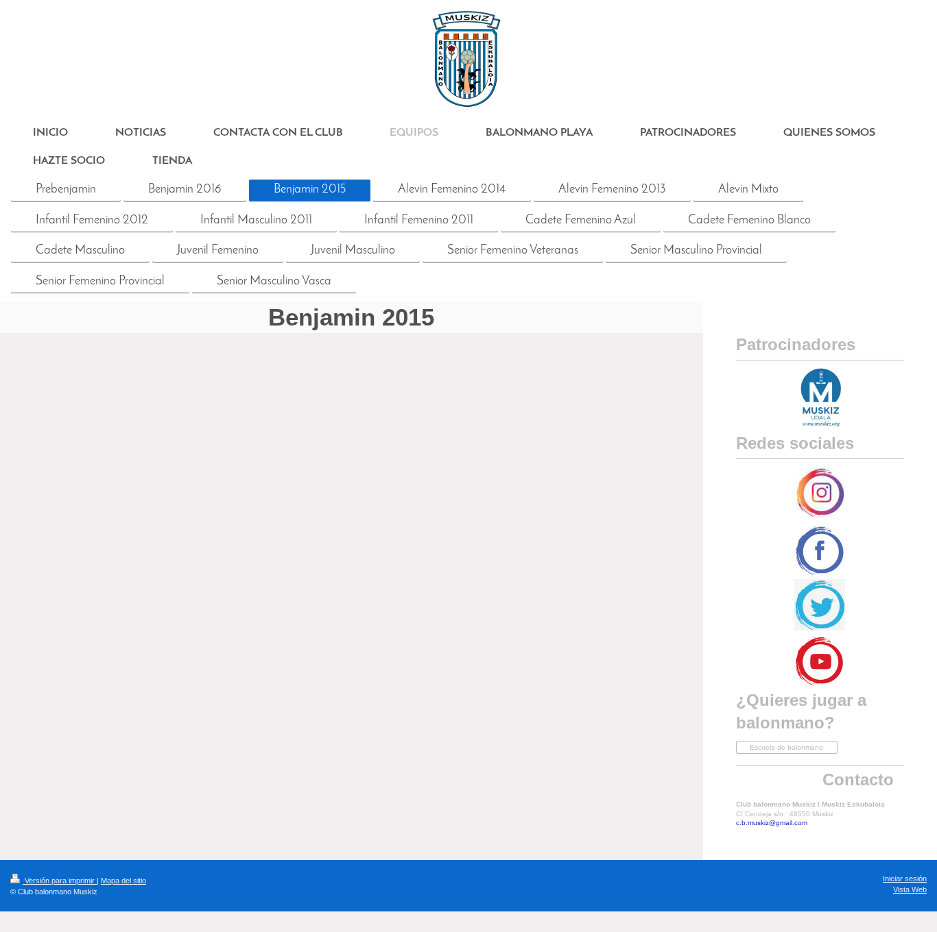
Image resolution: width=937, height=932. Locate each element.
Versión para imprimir (60, 880)
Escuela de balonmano (786, 747)
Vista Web (910, 889)
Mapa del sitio (123, 880)
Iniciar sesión (905, 878)
